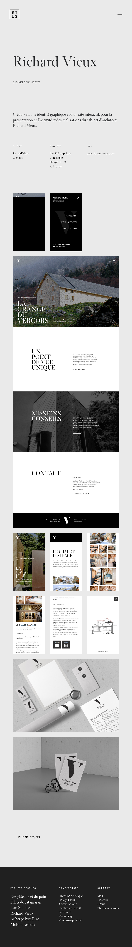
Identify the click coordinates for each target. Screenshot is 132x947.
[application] (29, 222)
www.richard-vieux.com (100, 153)
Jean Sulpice (20, 907)
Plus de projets (29, 837)
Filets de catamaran (25, 902)
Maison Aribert (22, 924)
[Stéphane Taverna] (14, 15)
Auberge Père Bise (24, 919)
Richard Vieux (21, 913)
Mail (100, 896)
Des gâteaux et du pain (28, 896)
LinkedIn (102, 900)
